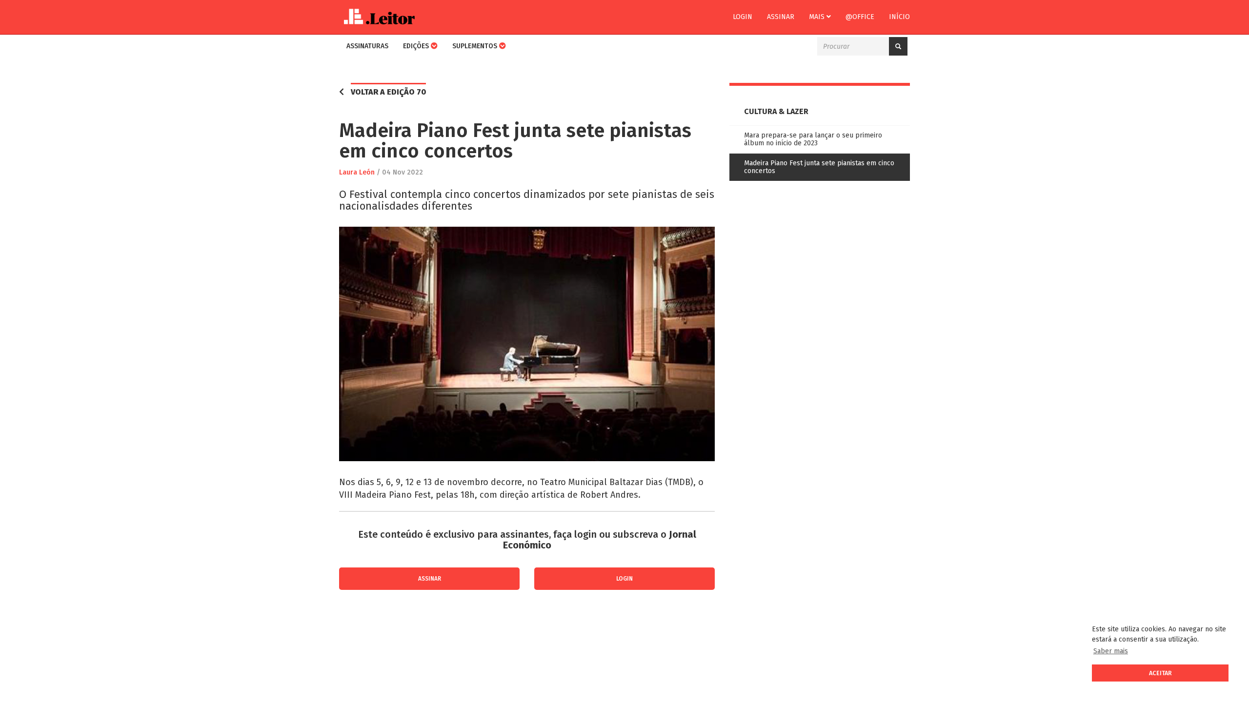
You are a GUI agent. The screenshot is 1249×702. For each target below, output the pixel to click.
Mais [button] (817, 17)
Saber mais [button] (1110, 651)
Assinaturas (367, 46)
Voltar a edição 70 (388, 92)
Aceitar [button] (1160, 673)
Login (742, 17)
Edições (417, 46)
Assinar (780, 17)
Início (899, 17)
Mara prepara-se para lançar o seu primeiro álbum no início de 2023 (813, 139)
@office (860, 17)
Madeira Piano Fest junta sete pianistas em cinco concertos (819, 167)
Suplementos (475, 46)
